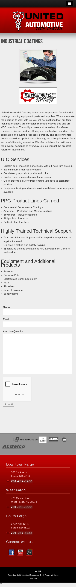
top (39, 571)
